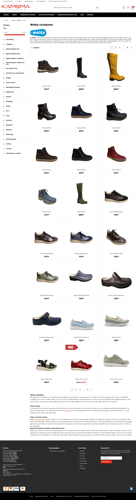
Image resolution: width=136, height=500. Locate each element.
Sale (82, 15)
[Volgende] (131, 47)
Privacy (52, 496)
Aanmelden (105, 461)
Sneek (81, 466)
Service (123, 7)
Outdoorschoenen (46, 15)
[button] (15, 39)
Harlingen (83, 458)
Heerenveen (83, 461)
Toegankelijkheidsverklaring (81, 496)
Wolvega (82, 468)
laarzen (67, 410)
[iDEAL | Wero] (5, 489)
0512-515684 (13, 452)
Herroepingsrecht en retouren (64, 496)
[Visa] (16, 489)
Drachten (82, 453)
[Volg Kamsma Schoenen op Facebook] (131, 488)
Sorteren (36, 47)
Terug (6, 20)
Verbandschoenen (27, 15)
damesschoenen (40, 419)
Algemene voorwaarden (41, 496)
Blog (31, 496)
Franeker (82, 456)
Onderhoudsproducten (67, 15)
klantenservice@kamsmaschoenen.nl (14, 469)
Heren (14, 15)
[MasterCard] (11, 489)
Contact (82, 451)
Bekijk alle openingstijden (57, 451)
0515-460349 (7, 472)
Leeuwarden (83, 463)
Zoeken (97, 8)
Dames (6, 15)
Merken (90, 15)
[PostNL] (22, 489)
